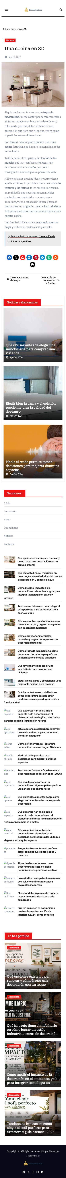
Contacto (9, 544)
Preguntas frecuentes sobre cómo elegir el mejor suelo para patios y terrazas (37, 852)
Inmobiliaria (11, 527)
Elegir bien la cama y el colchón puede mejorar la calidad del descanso (31, 407)
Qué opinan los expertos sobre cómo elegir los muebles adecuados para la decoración (39, 800)
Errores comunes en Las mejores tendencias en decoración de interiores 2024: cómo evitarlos (36, 911)
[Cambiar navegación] (6, 10)
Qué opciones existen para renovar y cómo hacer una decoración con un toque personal (39, 561)
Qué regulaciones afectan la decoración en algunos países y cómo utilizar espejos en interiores (39, 785)
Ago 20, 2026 (16, 357)
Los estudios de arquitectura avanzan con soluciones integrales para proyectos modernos (39, 881)
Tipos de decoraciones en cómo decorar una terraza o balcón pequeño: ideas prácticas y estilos (37, 867)
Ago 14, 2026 (16, 474)
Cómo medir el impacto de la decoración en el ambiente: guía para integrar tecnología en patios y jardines (32, 1080)
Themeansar (32, 1155)
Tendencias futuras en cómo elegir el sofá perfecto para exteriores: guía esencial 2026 (39, 609)
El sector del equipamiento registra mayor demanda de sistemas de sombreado (38, 896)
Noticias (10, 40)
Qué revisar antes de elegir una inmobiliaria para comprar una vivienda (30, 349)
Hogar (7, 519)
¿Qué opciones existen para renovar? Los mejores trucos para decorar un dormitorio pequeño (39, 732)
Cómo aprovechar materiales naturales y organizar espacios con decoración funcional (38, 639)
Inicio (7, 503)
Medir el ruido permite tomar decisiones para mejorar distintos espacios (32, 465)
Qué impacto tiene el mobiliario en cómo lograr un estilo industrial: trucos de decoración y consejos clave (40, 576)
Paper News (48, 1151)
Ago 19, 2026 (16, 415)
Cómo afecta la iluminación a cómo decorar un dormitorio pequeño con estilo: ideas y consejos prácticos (38, 654)
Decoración (10, 511)
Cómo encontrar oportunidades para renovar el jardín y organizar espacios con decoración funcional (39, 624)
